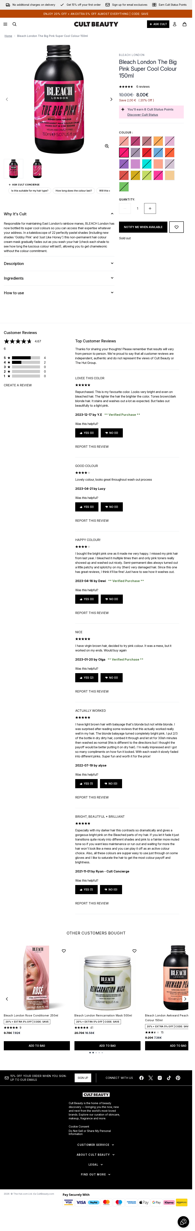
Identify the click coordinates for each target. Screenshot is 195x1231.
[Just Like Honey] (170, 175)
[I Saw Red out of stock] (147, 152)
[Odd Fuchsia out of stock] (135, 141)
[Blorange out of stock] (158, 141)
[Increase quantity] (150, 208)
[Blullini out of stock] (158, 152)
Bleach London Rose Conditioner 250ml (31, 1015)
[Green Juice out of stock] (124, 187)
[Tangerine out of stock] (170, 152)
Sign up (83, 1077)
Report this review (92, 447)
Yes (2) (89, 677)
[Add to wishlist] (176, 227)
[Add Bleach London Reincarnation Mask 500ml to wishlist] (134, 950)
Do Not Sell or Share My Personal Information (90, 1132)
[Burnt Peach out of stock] (124, 175)
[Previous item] (7, 999)
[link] (174, 24)
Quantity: (127, 199)
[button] (183, 1222)
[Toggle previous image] (7, 99)
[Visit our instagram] (159, 1077)
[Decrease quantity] (125, 208)
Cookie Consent (79, 1126)
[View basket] (184, 24)
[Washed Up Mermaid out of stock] (147, 164)
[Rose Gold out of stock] (124, 141)
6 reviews (143, 86)
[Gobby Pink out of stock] (158, 175)
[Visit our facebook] (141, 1077)
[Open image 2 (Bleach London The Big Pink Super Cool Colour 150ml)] (37, 168)
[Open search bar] (14, 24)
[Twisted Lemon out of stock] (135, 175)
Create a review (18, 385)
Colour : (126, 132)
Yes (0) (89, 432)
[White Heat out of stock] (170, 164)
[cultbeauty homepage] (96, 24)
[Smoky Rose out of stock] (147, 141)
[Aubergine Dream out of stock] (124, 164)
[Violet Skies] (135, 164)
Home (8, 35)
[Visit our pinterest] (178, 1077)
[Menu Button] (5, 24)
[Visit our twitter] (150, 1077)
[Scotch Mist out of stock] (135, 152)
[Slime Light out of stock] (147, 175)
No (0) (113, 432)
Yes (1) (88, 783)
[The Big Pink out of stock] (124, 152)
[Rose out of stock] (170, 141)
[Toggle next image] (111, 99)
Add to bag (37, 1045)
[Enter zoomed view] (106, 146)
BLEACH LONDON (132, 54)
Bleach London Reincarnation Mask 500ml (103, 1015)
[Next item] (185, 999)
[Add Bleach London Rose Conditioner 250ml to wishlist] (63, 950)
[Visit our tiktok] (168, 1077)
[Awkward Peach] (158, 164)
